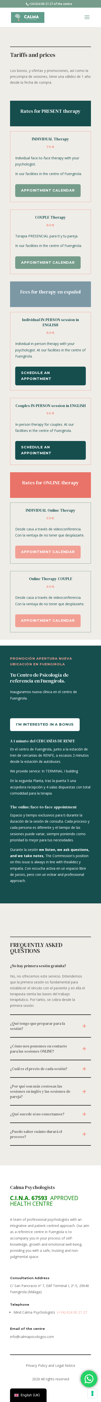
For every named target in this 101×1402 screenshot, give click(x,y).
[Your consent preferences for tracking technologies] (92, 1393)
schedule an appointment (36, 376)
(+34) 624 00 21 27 (72, 1312)
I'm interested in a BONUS (45, 724)
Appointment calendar (48, 190)
